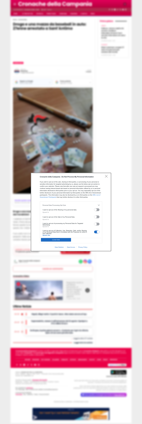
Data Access (71, 247)
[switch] (96, 209)
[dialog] (71, 212)
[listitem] (71, 205)
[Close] (107, 177)
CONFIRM (56, 240)
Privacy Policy (82, 247)
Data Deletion (59, 247)
